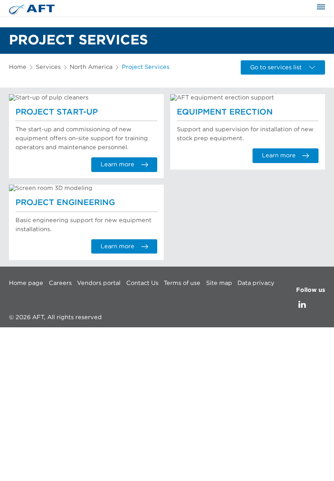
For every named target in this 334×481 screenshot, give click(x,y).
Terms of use (182, 283)
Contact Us (142, 283)
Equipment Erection (225, 112)
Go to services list (276, 67)
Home (17, 67)
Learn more (117, 164)
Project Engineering (65, 203)
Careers (60, 283)
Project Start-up (56, 112)
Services (48, 67)
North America (91, 67)
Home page (26, 283)
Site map (219, 283)
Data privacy (256, 283)
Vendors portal (99, 283)
